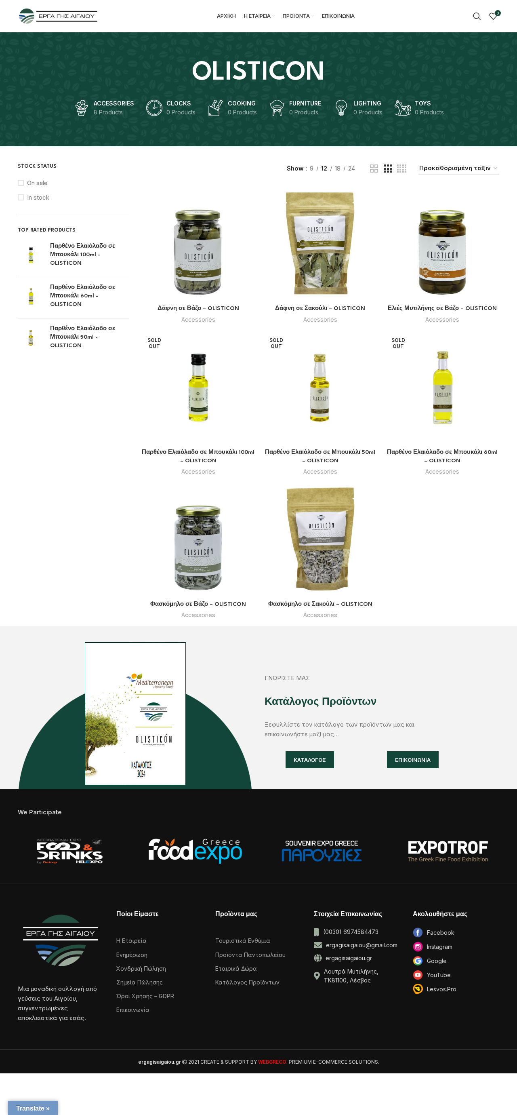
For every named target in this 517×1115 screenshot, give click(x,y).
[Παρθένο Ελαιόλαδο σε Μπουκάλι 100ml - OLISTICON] (31, 256)
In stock (38, 197)
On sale (37, 183)
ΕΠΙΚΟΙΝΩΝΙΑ (413, 760)
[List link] (456, 932)
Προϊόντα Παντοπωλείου (250, 954)
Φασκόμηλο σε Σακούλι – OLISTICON (320, 604)
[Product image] (198, 244)
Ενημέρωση (131, 954)
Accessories (198, 319)
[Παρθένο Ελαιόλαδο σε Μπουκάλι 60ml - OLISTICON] (31, 297)
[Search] (477, 16)
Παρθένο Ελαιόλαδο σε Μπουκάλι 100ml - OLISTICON (82, 254)
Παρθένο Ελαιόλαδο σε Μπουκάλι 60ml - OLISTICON (82, 296)
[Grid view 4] (401, 168)
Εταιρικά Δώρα (236, 968)
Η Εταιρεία (131, 940)
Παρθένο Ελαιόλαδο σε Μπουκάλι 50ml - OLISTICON (82, 337)
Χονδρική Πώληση (141, 968)
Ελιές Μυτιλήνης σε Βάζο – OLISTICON (442, 308)
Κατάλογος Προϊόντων (247, 982)
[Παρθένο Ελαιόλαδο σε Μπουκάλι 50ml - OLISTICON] (31, 339)
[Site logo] (58, 15)
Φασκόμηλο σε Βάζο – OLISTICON (198, 604)
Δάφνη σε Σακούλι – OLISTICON (320, 308)
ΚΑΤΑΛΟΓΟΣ (310, 760)
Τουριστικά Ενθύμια (242, 940)
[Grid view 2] (374, 168)
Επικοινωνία (132, 1009)
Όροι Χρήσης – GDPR (145, 996)
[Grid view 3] (388, 168)
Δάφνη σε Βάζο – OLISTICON (198, 308)
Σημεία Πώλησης (139, 982)
